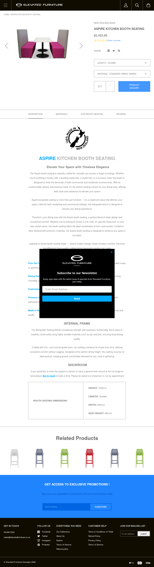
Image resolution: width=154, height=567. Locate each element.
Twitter (45, 536)
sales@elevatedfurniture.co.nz (17, 537)
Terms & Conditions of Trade (100, 531)
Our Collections (63, 531)
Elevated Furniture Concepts (18, 562)
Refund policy (62, 548)
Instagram (46, 540)
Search (59, 540)
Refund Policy (94, 536)
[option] (44, 42)
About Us (60, 536)
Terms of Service (63, 544)
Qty (100, 86)
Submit (144, 534)
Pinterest (46, 544)
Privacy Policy (94, 540)
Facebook (46, 531)
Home (6, 14)
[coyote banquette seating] (77, 138)
